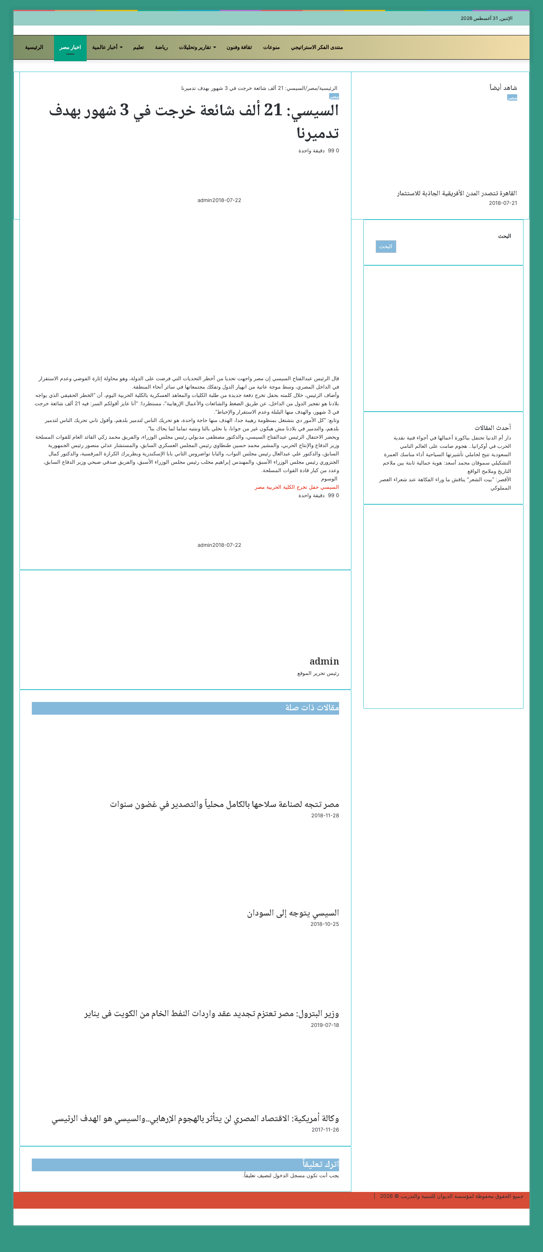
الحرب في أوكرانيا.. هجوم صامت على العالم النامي (455, 446)
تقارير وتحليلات (195, 47)
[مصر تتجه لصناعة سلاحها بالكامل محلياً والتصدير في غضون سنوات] (261, 720)
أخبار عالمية (105, 47)
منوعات (271, 47)
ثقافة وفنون (239, 47)
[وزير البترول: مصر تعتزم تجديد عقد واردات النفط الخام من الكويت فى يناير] (263, 934)
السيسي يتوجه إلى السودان (293, 914)
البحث (504, 236)
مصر (312, 88)
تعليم (138, 47)
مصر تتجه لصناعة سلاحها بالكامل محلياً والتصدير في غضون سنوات (224, 805)
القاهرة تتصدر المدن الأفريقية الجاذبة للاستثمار (457, 194)
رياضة (161, 47)
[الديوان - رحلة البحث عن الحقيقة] (59, 30)
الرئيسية (35, 47)
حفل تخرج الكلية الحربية (292, 487)
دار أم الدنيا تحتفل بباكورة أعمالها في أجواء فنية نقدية (452, 437)
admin (205, 200)
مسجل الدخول (289, 1175)
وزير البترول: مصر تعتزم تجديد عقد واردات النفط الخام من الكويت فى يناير (211, 1014)
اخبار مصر (70, 47)
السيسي (329, 487)
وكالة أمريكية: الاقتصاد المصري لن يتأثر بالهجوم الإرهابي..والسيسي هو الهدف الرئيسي (195, 1119)
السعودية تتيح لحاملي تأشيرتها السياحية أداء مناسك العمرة (447, 454)
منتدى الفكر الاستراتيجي (317, 47)
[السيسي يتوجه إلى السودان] (261, 825)
